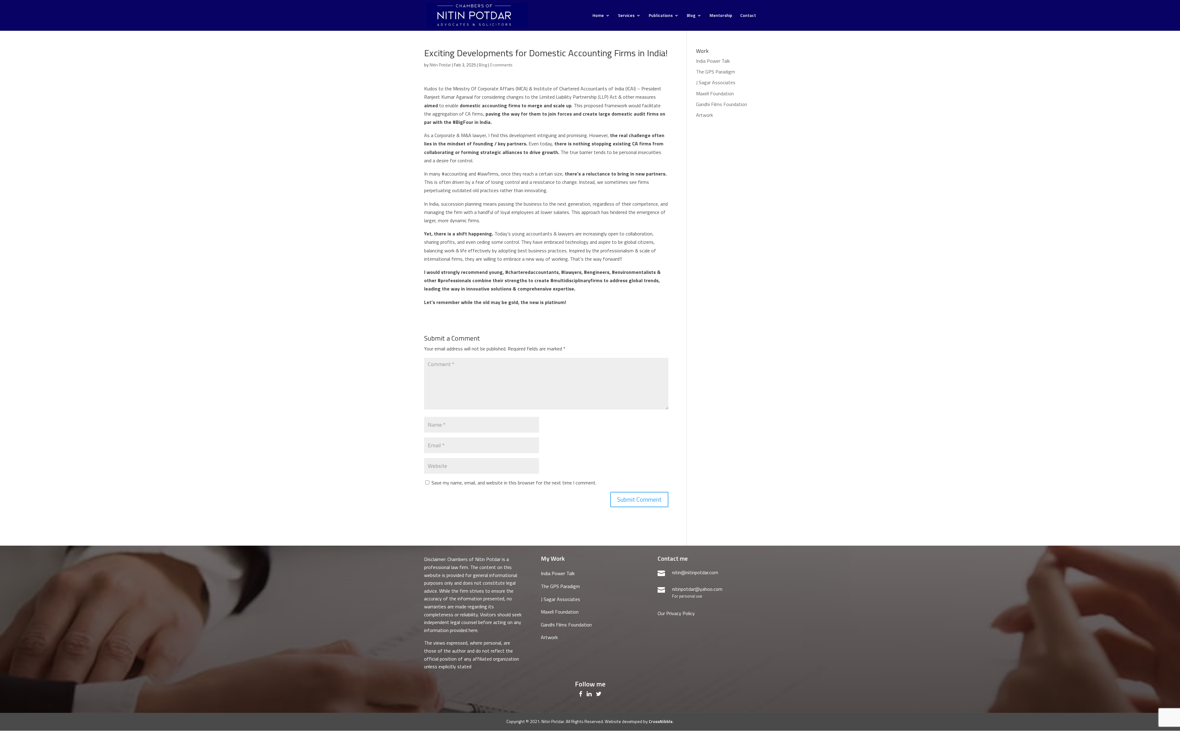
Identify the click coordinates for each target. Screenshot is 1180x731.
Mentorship (721, 15)
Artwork (704, 115)
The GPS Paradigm (715, 71)
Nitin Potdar (440, 64)
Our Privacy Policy (676, 613)
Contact (748, 15)
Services (626, 15)
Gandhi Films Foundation (721, 104)
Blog (691, 15)
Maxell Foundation (715, 93)
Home (598, 15)
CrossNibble (661, 721)
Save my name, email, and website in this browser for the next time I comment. (513, 482)
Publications (661, 15)
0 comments (501, 64)
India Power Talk (713, 61)
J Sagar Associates (715, 82)
